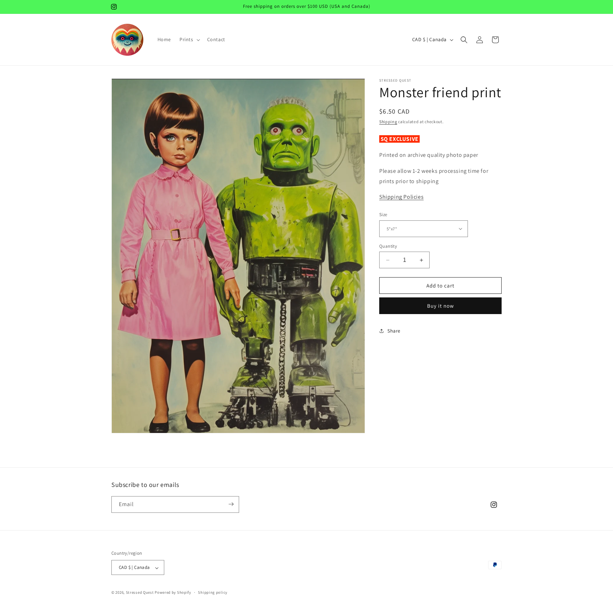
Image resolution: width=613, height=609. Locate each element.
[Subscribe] (231, 504)
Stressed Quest (140, 592)
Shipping (388, 121)
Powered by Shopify (173, 592)
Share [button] (394, 331)
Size (383, 215)
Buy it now (440, 305)
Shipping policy (212, 592)
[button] (189, 39)
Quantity (388, 246)
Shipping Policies (401, 197)
